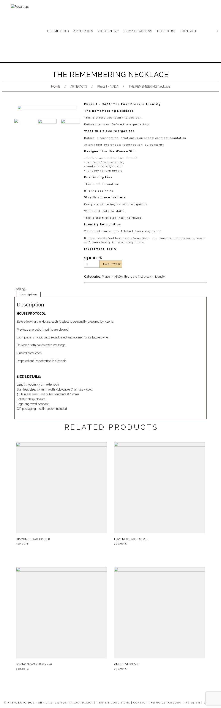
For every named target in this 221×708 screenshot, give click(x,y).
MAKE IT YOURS (112, 264)
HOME (55, 86)
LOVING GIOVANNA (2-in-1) (34, 664)
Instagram (192, 702)
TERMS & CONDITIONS (113, 702)
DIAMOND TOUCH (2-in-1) (33, 539)
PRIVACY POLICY (81, 702)
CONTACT (140, 702)
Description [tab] (28, 294)
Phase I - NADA (107, 86)
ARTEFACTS (78, 86)
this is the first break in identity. (144, 276)
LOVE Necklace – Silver (131, 539)
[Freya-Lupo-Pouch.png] (70, 128)
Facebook (175, 702)
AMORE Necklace (126, 664)
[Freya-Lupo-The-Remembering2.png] (47, 128)
